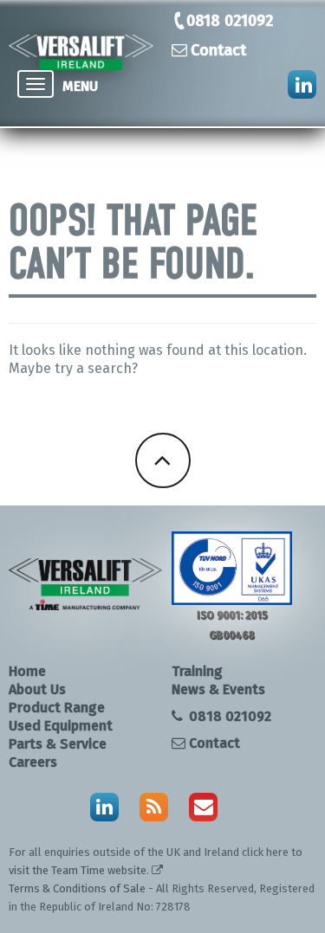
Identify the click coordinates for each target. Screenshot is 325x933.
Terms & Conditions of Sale (77, 888)
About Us (37, 689)
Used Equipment (61, 725)
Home (27, 671)
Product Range (57, 707)
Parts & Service (58, 744)
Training (197, 671)
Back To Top (163, 460)
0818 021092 (229, 20)
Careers (33, 762)
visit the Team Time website (77, 870)
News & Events (218, 689)
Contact (218, 50)
